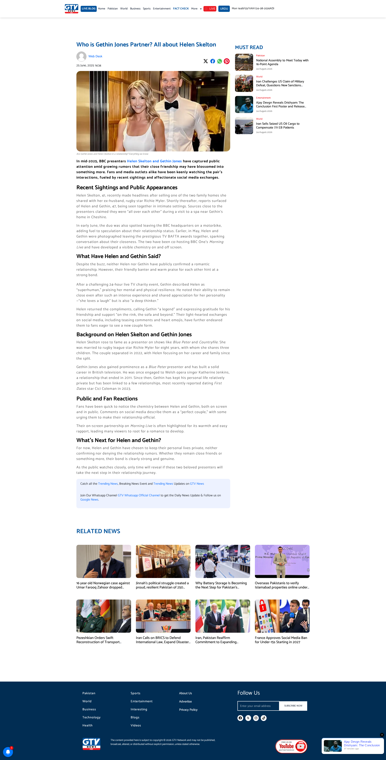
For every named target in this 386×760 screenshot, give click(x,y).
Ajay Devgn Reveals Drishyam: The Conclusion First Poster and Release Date (280, 106)
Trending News (108, 483)
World (124, 8)
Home (101, 8)
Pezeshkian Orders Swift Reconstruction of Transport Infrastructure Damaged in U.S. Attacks (99, 644)
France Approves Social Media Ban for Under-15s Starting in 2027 (281, 640)
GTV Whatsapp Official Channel (139, 495)
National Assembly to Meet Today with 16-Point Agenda (282, 62)
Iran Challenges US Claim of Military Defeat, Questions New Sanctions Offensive (280, 85)
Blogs (135, 718)
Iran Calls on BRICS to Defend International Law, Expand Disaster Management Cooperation (162, 642)
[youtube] (291, 746)
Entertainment (162, 8)
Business (135, 8)
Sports (147, 8)
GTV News (197, 483)
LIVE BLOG (88, 8)
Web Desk (95, 56)
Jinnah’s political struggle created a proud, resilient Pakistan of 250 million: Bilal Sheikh (162, 587)
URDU (224, 8)
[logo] (71, 8)
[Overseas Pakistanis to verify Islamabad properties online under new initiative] (282, 561)
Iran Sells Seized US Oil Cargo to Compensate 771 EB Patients (278, 125)
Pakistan (113, 8)
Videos (136, 726)
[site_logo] (94, 744)
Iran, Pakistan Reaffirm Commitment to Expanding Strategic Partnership (216, 642)
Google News (89, 499)
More (194, 8)
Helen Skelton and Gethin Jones (154, 161)
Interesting (139, 710)
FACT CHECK (181, 8)
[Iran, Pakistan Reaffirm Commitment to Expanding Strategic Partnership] (222, 616)
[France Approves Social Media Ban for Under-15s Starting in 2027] (282, 616)
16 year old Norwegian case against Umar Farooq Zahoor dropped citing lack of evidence (103, 587)
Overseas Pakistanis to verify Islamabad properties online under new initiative (281, 587)
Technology (91, 718)
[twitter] (248, 718)
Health (87, 726)
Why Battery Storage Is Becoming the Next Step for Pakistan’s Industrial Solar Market (221, 587)
